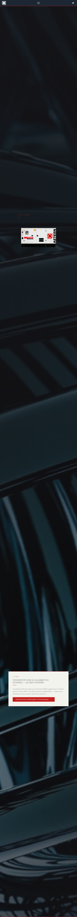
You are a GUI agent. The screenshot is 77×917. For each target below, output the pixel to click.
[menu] (38, 3)
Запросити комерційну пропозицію (32, 699)
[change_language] (73, 3)
